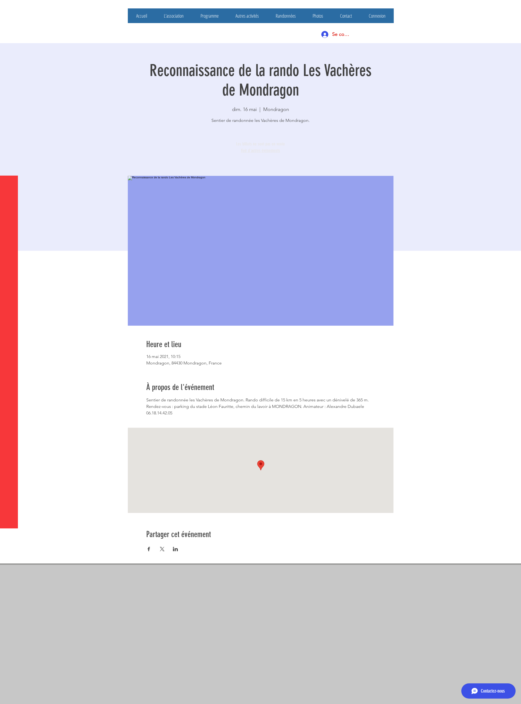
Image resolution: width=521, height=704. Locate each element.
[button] (9, 8)
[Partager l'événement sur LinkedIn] (175, 549)
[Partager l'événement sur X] (162, 549)
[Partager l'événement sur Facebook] (148, 549)
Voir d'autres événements (260, 150)
